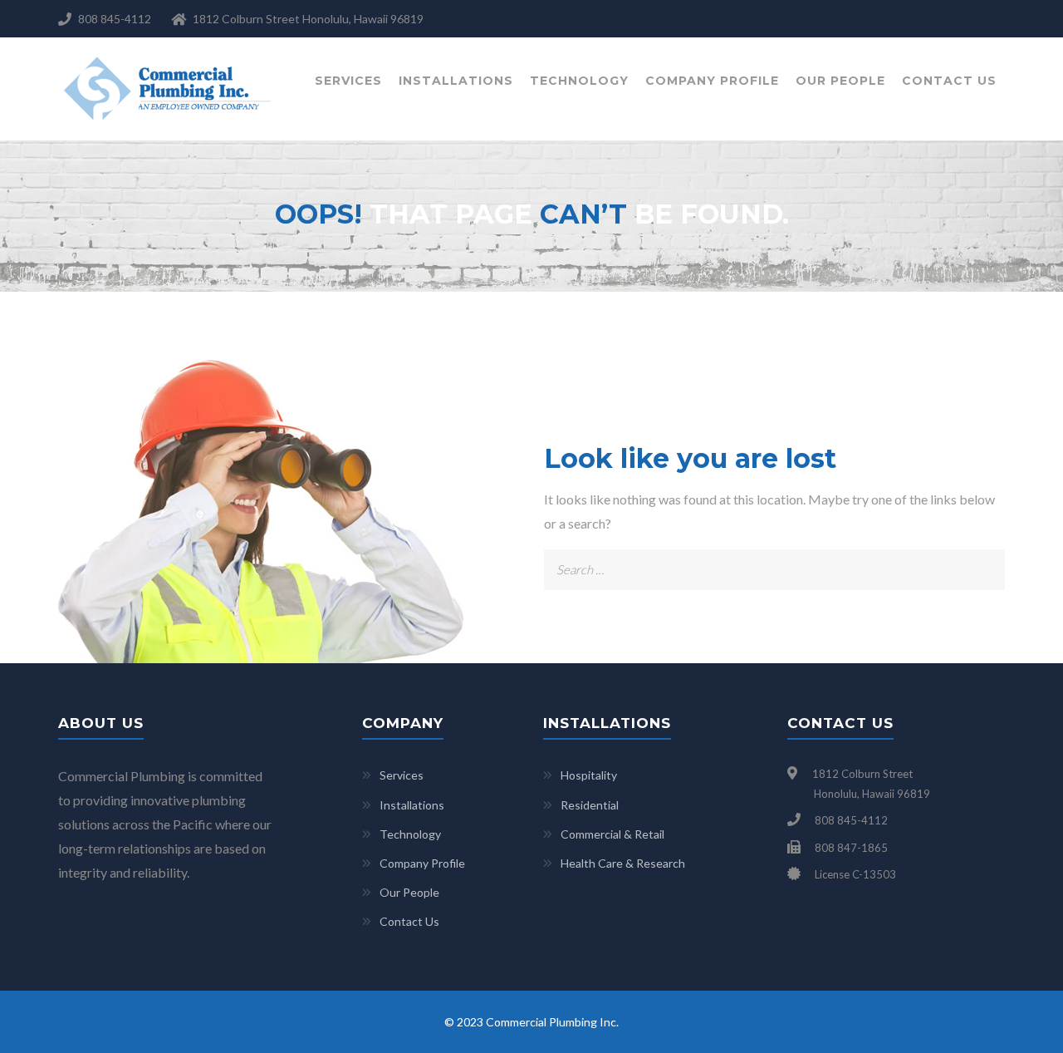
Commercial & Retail (612, 834)
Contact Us (949, 80)
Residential (590, 805)
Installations (456, 80)
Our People (840, 80)
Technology (579, 80)
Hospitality (589, 775)
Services (348, 80)
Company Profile (712, 80)
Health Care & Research (623, 863)
